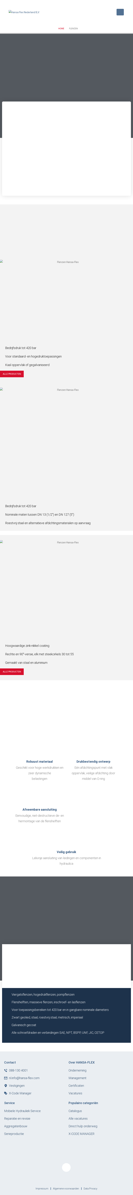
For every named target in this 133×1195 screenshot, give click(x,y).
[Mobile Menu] (120, 12)
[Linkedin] (66, 1167)
